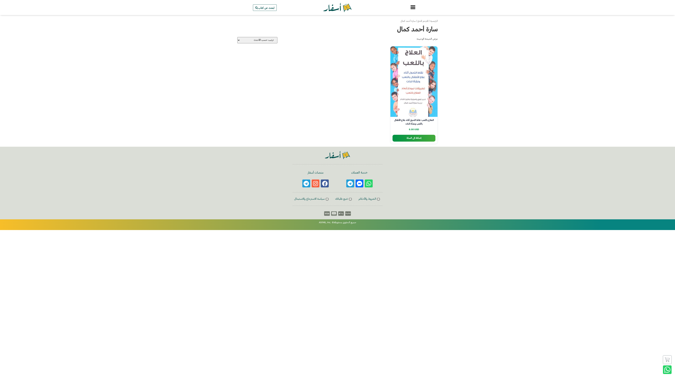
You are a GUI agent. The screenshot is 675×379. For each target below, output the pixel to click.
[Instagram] (316, 183)
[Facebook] (325, 183)
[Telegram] (350, 183)
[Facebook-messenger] (360, 183)
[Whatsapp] (369, 183)
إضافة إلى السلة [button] (414, 138)
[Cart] (667, 359)
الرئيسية (434, 21)
